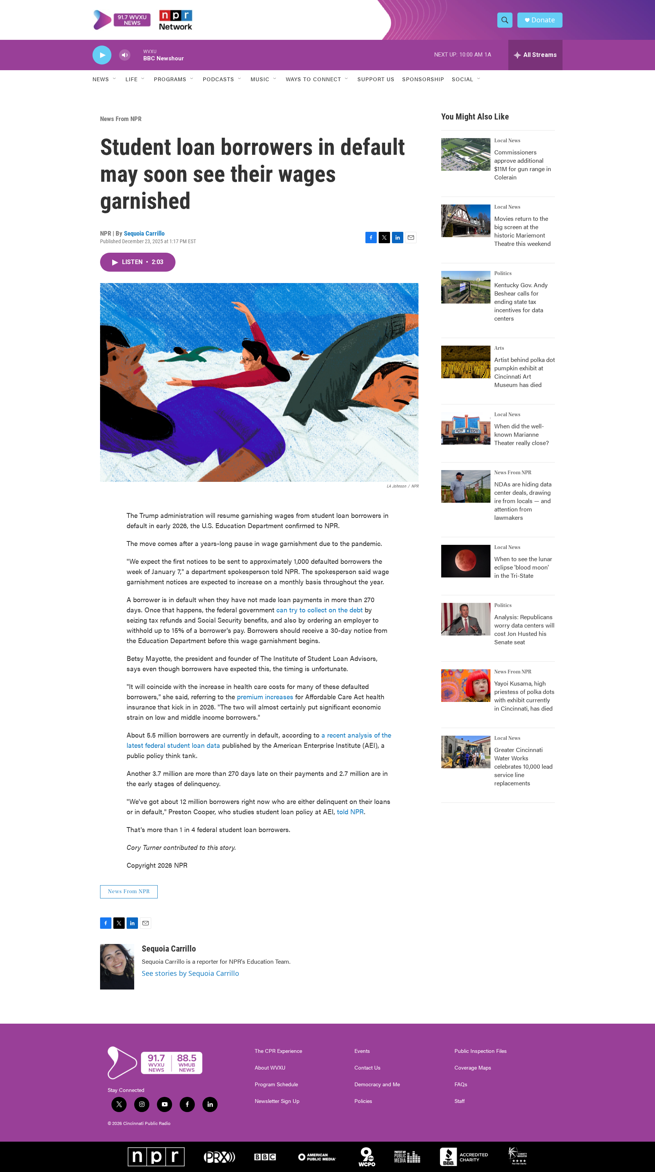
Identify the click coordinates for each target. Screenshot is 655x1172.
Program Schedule (276, 1084)
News (100, 79)
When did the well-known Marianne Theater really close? (521, 434)
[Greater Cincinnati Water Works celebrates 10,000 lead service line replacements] (465, 752)
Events (362, 1051)
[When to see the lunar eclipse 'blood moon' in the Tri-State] (465, 561)
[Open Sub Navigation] (115, 79)
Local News (507, 141)
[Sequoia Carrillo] (117, 967)
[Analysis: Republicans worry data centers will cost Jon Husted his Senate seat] (465, 619)
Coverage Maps (472, 1068)
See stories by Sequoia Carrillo (190, 973)
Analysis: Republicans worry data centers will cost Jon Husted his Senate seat (524, 629)
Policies (363, 1101)
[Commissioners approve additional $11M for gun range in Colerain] (465, 154)
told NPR (350, 811)
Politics (503, 274)
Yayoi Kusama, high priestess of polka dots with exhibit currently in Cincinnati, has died (524, 696)
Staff (459, 1101)
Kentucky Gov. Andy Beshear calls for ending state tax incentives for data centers (521, 301)
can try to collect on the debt (319, 609)
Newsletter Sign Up (277, 1101)
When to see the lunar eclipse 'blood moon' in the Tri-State (523, 567)
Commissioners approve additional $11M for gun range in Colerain (522, 164)
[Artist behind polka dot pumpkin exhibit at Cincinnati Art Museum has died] (465, 362)
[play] (102, 55)
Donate (543, 20)
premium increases (265, 696)
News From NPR (120, 119)
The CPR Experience (278, 1051)
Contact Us (367, 1068)
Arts (499, 348)
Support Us (376, 79)
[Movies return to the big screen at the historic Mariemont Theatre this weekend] (465, 221)
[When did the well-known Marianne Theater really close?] (465, 428)
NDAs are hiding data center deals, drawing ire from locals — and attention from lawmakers (523, 501)
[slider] (137, 55)
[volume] (124, 55)
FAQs (460, 1084)
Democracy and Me (377, 1084)
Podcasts (218, 79)
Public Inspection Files (480, 1051)
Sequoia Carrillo (144, 233)
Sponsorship (423, 79)
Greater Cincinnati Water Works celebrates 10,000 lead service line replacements (523, 766)
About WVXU (270, 1068)
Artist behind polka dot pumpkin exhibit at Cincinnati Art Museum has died (524, 372)
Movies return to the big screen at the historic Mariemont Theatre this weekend (522, 231)
